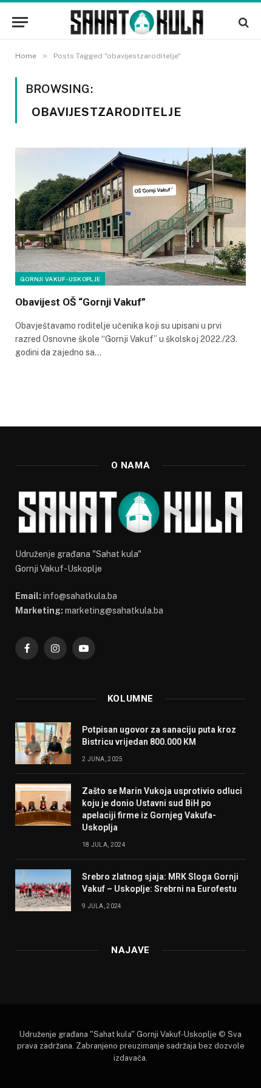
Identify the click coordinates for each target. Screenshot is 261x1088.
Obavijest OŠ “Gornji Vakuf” (80, 302)
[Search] (242, 22)
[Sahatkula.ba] (136, 22)
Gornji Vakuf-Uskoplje (60, 278)
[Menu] (20, 22)
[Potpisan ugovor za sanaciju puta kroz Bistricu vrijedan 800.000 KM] (43, 743)
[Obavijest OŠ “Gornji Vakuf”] (130, 216)
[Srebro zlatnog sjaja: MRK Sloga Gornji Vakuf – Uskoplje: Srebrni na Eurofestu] (43, 890)
